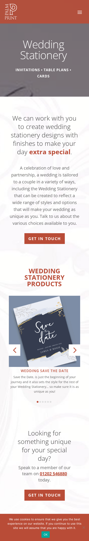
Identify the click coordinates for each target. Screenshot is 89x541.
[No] (83, 527)
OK (46, 534)
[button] (14, 350)
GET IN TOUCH (44, 238)
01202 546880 (53, 474)
